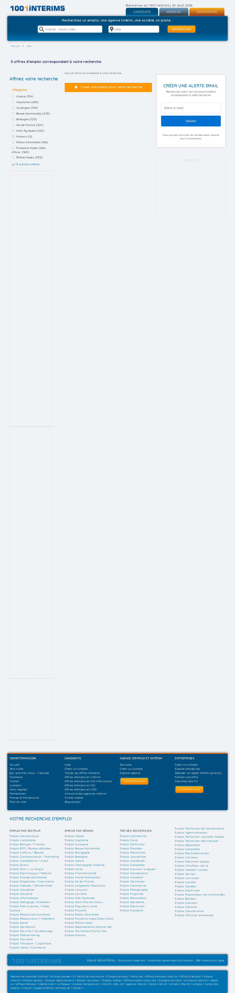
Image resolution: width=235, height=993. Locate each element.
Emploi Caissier (185, 882)
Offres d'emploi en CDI (80, 785)
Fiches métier (74, 797)
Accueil (15, 764)
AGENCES (174, 12)
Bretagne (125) (26, 119)
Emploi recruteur (88, 980)
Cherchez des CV (186, 781)
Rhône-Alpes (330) (29, 157)
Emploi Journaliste (133, 856)
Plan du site (18, 801)
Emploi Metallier (186, 907)
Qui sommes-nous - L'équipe (29, 773)
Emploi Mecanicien (133, 852)
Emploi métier (112, 980)
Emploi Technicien (132, 844)
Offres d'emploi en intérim (83, 777)
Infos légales (18, 789)
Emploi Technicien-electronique (196, 840)
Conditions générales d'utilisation (170, 960)
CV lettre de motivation (88, 976)
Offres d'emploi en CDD (80, 789)
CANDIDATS (142, 12)
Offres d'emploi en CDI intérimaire (88, 781)
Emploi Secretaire (132, 902)
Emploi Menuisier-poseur (192, 861)
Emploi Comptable (132, 865)
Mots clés (137, 976)
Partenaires (18, 793)
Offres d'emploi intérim (161, 976)
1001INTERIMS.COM (23, 758)
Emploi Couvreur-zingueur (138, 869)
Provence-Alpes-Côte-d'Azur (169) (29, 150)
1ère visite (16, 768)
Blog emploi (73, 801)
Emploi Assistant (131, 877)
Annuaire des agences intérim (85, 793)
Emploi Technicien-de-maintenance (199, 828)
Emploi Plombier (131, 848)
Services (126, 764)
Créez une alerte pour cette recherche (111, 87)
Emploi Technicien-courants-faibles (199, 836)
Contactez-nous (134, 781)
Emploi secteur (33, 980)
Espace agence (130, 773)
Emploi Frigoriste (132, 893)
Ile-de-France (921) (29, 125)
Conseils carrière (170, 980)
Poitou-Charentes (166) (32, 142)
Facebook (16, 777)
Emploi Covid (128, 840)
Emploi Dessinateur (133, 898)
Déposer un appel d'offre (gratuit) (198, 773)
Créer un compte (76, 768)
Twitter (14, 781)
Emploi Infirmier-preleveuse (194, 915)
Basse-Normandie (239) (33, 113)
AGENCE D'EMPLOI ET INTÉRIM (141, 758)
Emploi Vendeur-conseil (191, 869)
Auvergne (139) (27, 107)
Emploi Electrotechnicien (192, 853)
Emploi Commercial (133, 836)
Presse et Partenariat (24, 797)
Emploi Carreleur (186, 857)
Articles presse (60, 976)
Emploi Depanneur (187, 845)
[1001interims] (42, 8)
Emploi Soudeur (186, 886)
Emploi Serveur (185, 874)
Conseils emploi (117, 976)
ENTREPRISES (207, 12)
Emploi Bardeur (185, 898)
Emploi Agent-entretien (191, 832)
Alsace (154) (24, 96)
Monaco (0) (24, 136)
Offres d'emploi (190, 976)
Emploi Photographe (134, 889)
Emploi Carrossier (187, 878)
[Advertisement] (30, 300)
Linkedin (16, 785)
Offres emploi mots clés (140, 980)
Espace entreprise (187, 768)
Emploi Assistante (132, 860)
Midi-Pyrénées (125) (30, 130)
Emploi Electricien (132, 906)
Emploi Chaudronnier (189, 911)
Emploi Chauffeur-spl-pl (191, 865)
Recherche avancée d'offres (29, 976)
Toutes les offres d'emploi (82, 773)
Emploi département (60, 980)
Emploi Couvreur (186, 902)
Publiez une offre (186, 777)
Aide (68, 764)
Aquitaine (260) (27, 102)
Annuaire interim (196, 980)
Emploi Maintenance (134, 873)
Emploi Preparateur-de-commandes (200, 894)
